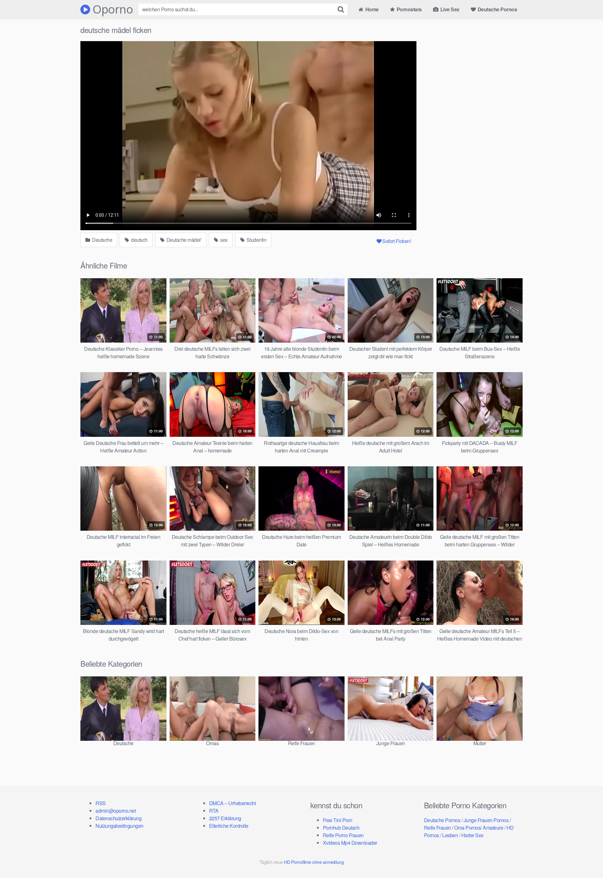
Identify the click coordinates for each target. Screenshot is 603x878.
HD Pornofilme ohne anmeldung (314, 862)
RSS (100, 803)
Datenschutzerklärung (118, 818)
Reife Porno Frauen (343, 835)
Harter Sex (472, 835)
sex (223, 239)
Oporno (111, 9)
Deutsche (101, 239)
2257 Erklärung (225, 818)
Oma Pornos (467, 827)
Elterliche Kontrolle (228, 825)
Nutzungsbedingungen (119, 825)
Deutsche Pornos (496, 9)
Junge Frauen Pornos (486, 820)
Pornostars (408, 9)
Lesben (450, 835)
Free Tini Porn (337, 820)
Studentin (255, 239)
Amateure (493, 827)
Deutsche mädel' (183, 239)
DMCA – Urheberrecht (232, 803)
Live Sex (449, 9)
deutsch (139, 239)
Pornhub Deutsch (341, 827)
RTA (214, 810)
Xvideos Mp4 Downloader (350, 842)
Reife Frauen (437, 827)
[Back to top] (586, 857)
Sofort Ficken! (396, 241)
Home (371, 9)
